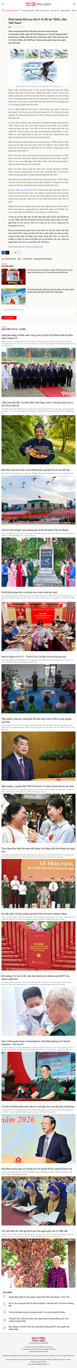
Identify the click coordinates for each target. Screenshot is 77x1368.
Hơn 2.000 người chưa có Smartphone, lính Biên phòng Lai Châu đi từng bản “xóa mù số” (36, 1043)
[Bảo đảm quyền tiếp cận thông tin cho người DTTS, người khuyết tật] (38, 1200)
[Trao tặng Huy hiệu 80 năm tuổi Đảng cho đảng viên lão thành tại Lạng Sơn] (38, 883)
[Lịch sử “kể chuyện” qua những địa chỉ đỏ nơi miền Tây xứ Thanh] (38, 562)
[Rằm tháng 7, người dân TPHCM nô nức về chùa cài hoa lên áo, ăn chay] (38, 818)
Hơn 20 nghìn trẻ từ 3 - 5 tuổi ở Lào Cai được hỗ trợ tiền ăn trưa (34, 656)
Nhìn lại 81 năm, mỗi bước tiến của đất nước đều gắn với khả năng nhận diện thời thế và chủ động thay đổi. (38, 473)
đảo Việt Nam (27, 259)
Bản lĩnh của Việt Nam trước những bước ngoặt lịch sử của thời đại (36, 470)
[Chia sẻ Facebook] (3, 252)
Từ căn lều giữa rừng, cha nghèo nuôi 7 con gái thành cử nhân (37, 1312)
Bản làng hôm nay (42, 10)
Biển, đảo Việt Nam (24, 190)
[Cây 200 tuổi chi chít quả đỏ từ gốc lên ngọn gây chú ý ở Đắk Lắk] (38, 1263)
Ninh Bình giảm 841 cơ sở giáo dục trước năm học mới (29, 592)
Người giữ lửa (65, 10)
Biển (19, 259)
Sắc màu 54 (55, 10)
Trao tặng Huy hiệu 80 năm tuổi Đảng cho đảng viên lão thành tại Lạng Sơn (38, 850)
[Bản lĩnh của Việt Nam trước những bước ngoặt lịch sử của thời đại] (38, 500)
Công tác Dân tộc (12, 10)
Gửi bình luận (9, 318)
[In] (15, 252)
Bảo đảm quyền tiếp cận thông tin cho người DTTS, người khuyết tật (37, 1169)
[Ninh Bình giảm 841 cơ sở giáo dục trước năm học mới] (38, 626)
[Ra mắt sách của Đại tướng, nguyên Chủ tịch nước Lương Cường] (38, 945)
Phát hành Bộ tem (10, 259)
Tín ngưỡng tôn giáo (27, 10)
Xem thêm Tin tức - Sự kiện (14, 329)
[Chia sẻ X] (7, 252)
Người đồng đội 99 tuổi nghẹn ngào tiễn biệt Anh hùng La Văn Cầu (39, 1297)
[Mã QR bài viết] (20, 252)
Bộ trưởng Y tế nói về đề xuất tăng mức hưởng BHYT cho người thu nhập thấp (39, 1328)
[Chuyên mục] (3, 4)
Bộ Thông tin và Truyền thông (42, 259)
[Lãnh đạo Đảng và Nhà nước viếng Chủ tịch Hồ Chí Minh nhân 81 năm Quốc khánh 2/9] (38, 372)
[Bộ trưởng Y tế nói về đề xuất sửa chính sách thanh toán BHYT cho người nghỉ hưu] (38, 1011)
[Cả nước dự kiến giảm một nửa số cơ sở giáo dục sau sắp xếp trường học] (38, 1138)
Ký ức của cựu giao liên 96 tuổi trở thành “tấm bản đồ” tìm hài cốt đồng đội (41, 1304)
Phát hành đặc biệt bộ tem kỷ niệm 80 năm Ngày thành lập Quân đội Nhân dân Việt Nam (50, 290)
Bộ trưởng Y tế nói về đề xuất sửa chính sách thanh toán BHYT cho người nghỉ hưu (36, 977)
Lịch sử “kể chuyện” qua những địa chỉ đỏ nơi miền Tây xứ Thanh (35, 530)
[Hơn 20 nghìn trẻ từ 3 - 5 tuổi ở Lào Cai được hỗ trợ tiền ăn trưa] (38, 688)
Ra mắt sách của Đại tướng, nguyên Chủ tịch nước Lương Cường (34, 914)
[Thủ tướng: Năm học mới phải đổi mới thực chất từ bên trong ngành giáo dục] (38, 756)
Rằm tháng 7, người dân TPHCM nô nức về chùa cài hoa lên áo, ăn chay (38, 786)
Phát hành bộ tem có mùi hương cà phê (25, 246)
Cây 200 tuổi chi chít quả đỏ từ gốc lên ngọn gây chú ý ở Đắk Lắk (34, 1231)
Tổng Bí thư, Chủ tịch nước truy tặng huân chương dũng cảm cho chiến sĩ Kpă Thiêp (38, 1319)
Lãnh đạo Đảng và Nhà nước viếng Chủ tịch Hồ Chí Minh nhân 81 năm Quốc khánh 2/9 (37, 336)
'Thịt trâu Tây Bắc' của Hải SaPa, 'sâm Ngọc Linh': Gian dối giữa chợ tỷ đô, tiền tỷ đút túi (37, 404)
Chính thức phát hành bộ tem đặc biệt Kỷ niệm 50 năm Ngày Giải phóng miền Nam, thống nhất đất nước (50, 271)
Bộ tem (11, 109)
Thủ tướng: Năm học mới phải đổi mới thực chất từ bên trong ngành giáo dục (37, 720)
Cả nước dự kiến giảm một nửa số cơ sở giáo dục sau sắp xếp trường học (38, 1106)
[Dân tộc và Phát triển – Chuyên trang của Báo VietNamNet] (31, 4)
